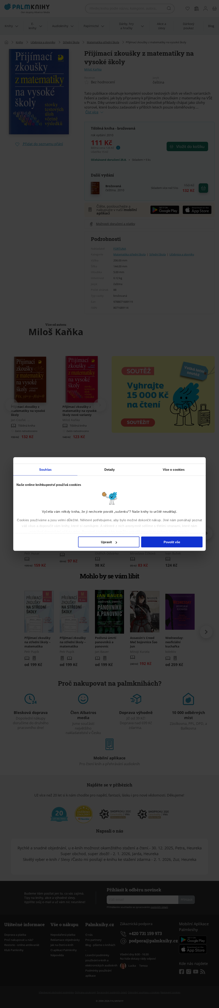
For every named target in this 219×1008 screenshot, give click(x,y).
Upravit (106, 542)
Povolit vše (172, 542)
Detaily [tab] (109, 469)
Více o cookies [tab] (174, 469)
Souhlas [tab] (45, 469)
